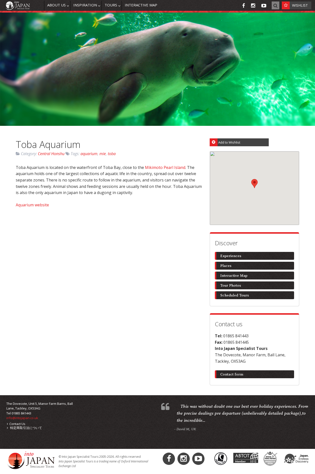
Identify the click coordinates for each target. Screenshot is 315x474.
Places (225, 266)
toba (112, 153)
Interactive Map (233, 276)
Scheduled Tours (234, 295)
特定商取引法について (25, 427)
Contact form (231, 374)
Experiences (230, 256)
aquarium (88, 153)
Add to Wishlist (229, 142)
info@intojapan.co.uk (22, 418)
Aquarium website (32, 205)
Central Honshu (51, 153)
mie (102, 153)
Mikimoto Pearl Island (165, 167)
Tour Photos (230, 285)
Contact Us (17, 424)
